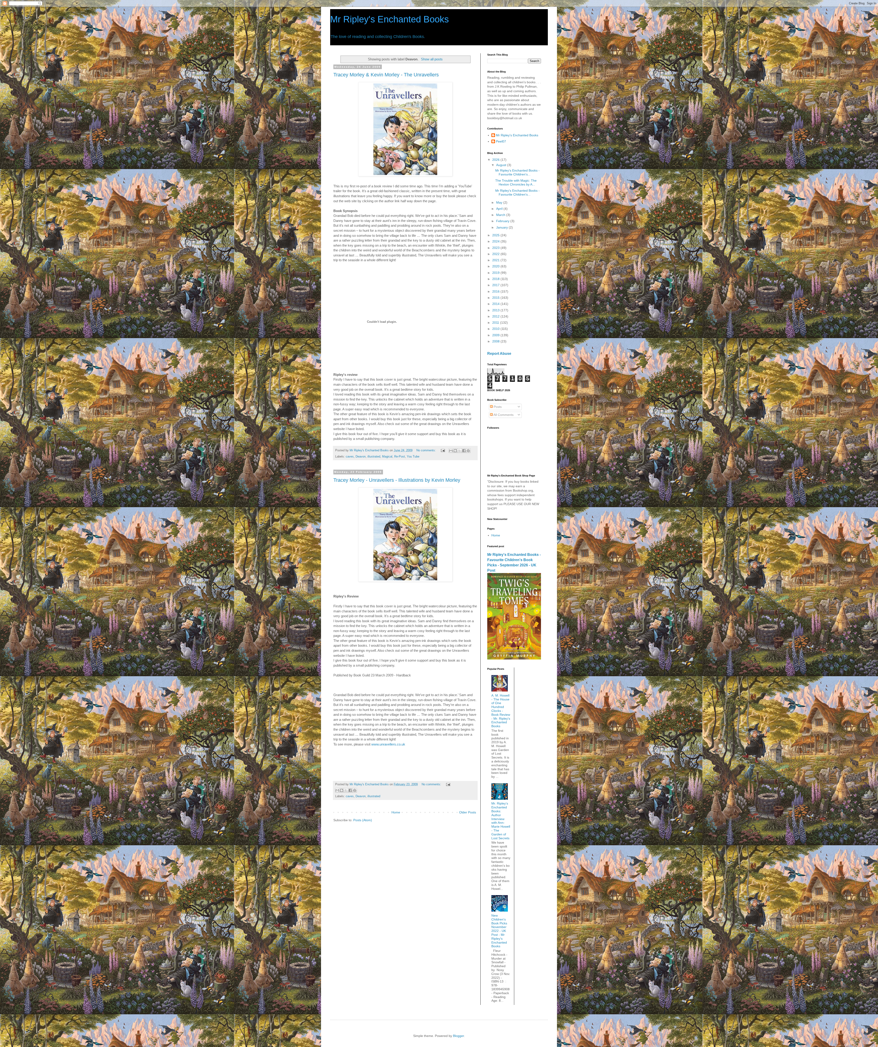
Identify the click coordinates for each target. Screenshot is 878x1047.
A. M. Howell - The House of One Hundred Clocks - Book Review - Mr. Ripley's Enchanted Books (500, 711)
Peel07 (501, 141)
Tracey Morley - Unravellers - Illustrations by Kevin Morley (396, 480)
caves (350, 456)
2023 (496, 248)
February (503, 221)
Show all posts (431, 59)
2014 (496, 304)
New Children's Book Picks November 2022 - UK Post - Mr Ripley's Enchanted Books (499, 931)
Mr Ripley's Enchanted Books (389, 19)
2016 (496, 291)
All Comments (503, 415)
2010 (496, 329)
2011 (496, 322)
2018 (496, 279)
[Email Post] (442, 450)
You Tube (413, 456)
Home (395, 812)
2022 (496, 254)
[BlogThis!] (455, 450)
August (501, 165)
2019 (496, 273)
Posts (497, 407)
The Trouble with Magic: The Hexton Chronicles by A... (516, 182)
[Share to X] (459, 450)
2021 (496, 260)
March (501, 215)
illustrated (373, 456)
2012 (496, 316)
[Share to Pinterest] (468, 450)
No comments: (426, 450)
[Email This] (451, 450)
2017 (496, 285)
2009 (496, 335)
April (499, 208)
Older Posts (467, 812)
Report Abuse (499, 353)
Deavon (361, 456)
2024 (496, 241)
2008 (496, 341)
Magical (387, 456)
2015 (496, 297)
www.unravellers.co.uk (388, 744)
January (502, 227)
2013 (496, 310)
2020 (496, 266)
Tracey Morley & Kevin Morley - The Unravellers (386, 75)
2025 (496, 235)
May (499, 202)
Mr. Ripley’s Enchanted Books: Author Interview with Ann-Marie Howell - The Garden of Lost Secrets (500, 821)
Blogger (458, 1036)
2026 (496, 159)
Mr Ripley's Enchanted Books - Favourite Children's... (517, 172)
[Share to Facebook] (464, 450)
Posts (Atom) (362, 820)
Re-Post (399, 456)
